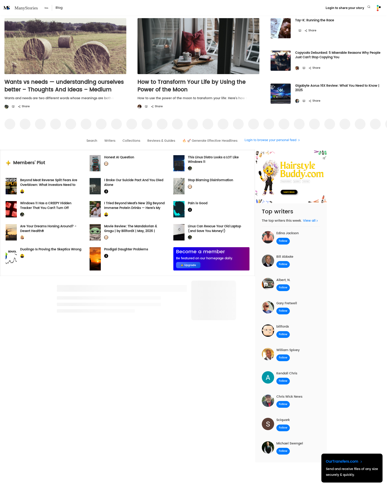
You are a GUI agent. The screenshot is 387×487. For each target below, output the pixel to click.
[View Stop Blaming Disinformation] (179, 186)
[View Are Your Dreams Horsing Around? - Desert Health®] (11, 232)
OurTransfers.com (342, 461)
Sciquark (283, 420)
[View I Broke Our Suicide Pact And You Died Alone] (95, 186)
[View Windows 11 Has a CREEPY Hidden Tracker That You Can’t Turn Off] (11, 209)
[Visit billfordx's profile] (106, 164)
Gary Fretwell (286, 303)
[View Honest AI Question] (95, 163)
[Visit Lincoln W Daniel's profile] (22, 192)
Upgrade (190, 265)
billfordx (282, 326)
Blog (59, 7)
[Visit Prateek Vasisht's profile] (6, 107)
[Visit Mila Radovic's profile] (297, 68)
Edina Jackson (287, 233)
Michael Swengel (289, 443)
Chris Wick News (289, 396)
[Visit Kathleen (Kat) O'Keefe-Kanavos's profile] (22, 237)
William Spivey (288, 350)
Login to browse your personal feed (271, 140)
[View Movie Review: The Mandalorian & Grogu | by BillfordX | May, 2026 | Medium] (95, 232)
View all (309, 220)
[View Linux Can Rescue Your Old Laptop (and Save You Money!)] (179, 232)
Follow (283, 241)
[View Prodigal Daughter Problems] (95, 258)
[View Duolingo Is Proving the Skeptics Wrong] (11, 258)
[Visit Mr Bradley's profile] (297, 101)
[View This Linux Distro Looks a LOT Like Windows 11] (179, 163)
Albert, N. (283, 280)
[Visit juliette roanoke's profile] (106, 192)
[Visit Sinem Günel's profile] (140, 107)
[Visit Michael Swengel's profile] (190, 168)
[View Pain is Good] (179, 209)
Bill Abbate (284, 256)
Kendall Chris (286, 373)
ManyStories (26, 7)
